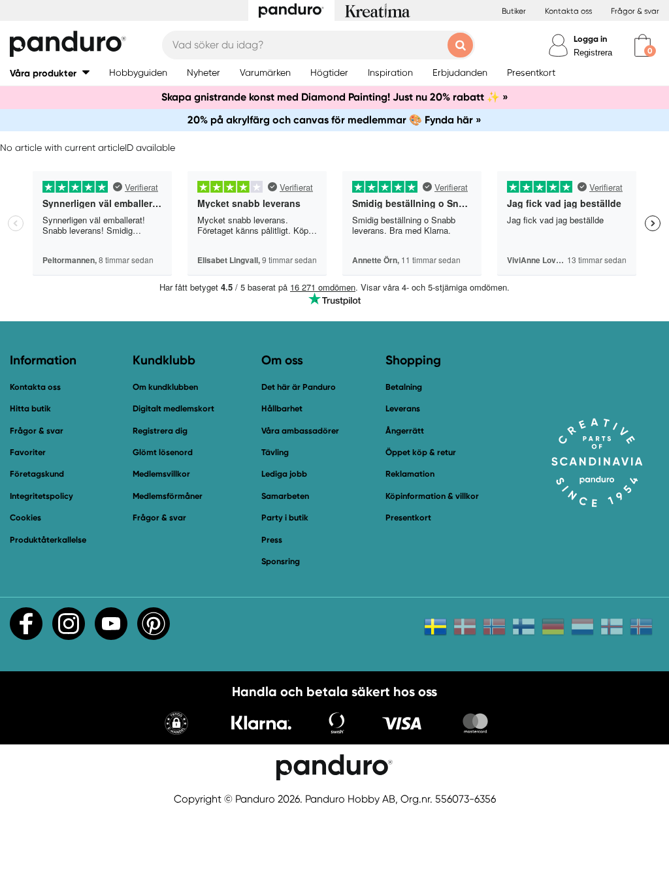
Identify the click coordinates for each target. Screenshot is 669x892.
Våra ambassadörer (300, 431)
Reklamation (409, 474)
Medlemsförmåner (168, 496)
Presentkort (408, 517)
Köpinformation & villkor (432, 496)
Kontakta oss (568, 11)
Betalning (403, 387)
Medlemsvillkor (161, 474)
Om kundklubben (165, 387)
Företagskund (37, 474)
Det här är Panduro (298, 387)
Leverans (402, 408)
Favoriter (28, 452)
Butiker (514, 11)
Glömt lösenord (163, 452)
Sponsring (280, 561)
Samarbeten (285, 496)
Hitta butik (30, 408)
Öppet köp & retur (420, 452)
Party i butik (284, 517)
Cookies (25, 517)
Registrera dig (160, 431)
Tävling (275, 452)
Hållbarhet (281, 408)
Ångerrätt (404, 431)
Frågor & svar (635, 11)
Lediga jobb (284, 474)
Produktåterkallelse (48, 540)
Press (271, 540)
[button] (49, 73)
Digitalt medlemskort (173, 408)
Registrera (593, 52)
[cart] (642, 45)
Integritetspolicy (41, 496)
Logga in (590, 39)
